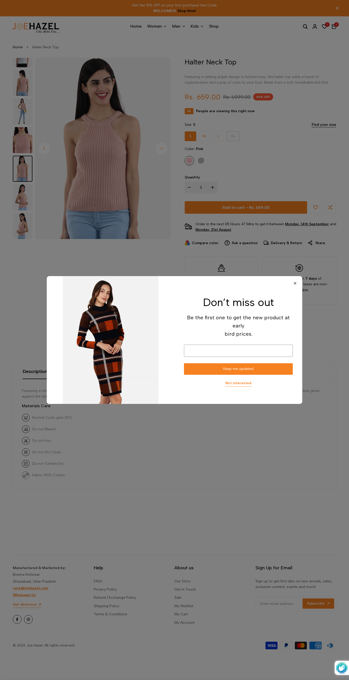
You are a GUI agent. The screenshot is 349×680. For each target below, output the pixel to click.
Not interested (238, 383)
